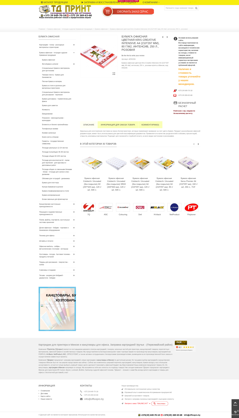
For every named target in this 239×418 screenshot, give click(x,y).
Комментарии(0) (150, 125)
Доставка (44, 393)
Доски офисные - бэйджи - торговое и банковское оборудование (54, 229)
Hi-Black (49, 354)
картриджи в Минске (57, 367)
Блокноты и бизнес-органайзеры (55, 125)
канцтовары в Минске (105, 360)
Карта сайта (45, 396)
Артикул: (125, 59)
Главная (42, 29)
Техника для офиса (46, 236)
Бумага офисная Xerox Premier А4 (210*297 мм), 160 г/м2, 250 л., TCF (188, 182)
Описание (88, 125)
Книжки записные (49, 133)
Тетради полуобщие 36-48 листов (55, 152)
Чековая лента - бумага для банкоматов (53, 76)
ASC (64, 354)
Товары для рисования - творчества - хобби (53, 263)
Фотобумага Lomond (50, 64)
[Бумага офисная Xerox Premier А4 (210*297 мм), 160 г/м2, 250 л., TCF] (188, 163)
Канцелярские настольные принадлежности (49, 205)
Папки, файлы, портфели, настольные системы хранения (54, 221)
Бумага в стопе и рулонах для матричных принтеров (53, 87)
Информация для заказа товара (118, 125)
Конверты (46, 110)
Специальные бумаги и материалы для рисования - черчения (56, 93)
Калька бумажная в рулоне (52, 187)
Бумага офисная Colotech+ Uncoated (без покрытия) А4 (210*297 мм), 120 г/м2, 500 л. (140, 184)
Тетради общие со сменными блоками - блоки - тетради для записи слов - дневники (57, 171)
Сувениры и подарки (47, 270)
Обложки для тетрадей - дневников (56, 178)
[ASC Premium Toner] (89, 207)
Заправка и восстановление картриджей (111, 2)
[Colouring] (106, 207)
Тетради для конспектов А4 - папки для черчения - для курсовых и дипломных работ (55, 162)
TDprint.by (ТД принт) (55, 349)
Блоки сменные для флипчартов (55, 199)
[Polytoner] (174, 207)
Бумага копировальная (51, 195)
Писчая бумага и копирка (52, 81)
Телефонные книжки (50, 129)
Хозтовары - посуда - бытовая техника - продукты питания (55, 255)
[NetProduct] (157, 207)
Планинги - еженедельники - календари (53, 119)
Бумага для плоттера (50, 183)
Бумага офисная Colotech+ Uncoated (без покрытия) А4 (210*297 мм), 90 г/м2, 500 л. (164, 184)
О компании (150, 2)
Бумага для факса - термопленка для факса (56, 100)
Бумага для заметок (50, 105)
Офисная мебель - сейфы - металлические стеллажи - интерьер (53, 247)
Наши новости (46, 399)
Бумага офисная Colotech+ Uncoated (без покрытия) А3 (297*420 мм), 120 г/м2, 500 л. (92, 184)
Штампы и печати (46, 241)
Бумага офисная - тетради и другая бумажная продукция (69, 29)
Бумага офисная (101, 29)
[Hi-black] (140, 207)
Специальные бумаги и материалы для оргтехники (56, 69)
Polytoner (174, 214)
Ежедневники (47, 114)
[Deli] (123, 207)
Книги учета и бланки (50, 137)
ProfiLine (191, 214)
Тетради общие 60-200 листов (54, 156)
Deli (123, 214)
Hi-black (140, 214)
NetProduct (157, 214)
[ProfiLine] (191, 207)
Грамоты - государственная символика (53, 142)
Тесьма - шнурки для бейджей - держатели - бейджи (51, 276)
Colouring (106, 214)
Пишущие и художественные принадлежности (50, 213)
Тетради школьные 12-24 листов (55, 148)
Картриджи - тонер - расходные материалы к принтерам (51, 46)
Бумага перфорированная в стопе (55, 191)
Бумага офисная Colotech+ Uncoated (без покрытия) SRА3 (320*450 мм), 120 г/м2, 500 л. (116, 184)
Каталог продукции (56, 2)
